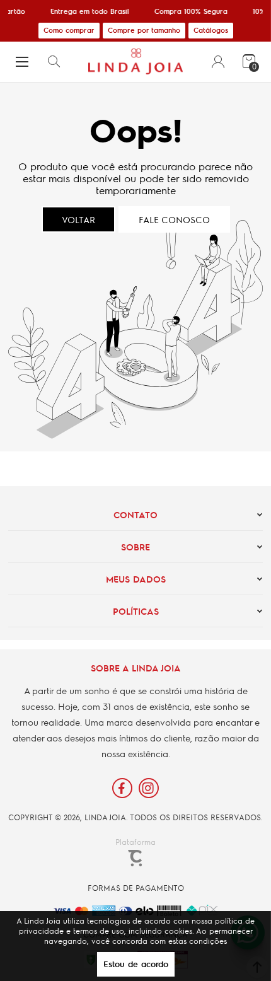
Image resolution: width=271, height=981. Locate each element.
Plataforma (135, 842)
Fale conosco (174, 219)
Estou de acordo (135, 963)
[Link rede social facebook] (122, 788)
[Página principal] (135, 62)
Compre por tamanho (144, 30)
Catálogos (210, 30)
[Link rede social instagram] (149, 788)
